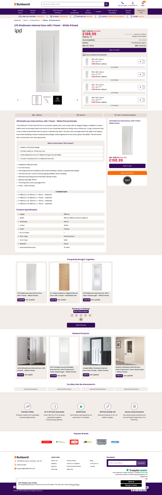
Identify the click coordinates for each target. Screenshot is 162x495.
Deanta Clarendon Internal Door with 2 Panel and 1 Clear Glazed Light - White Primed (130, 369)
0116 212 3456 (21, 465)
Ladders (98, 12)
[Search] (106, 4)
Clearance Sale (141, 11)
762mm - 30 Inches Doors (51, 20)
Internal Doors (20, 11)
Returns (82, 115)
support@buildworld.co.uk (26, 468)
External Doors (33, 11)
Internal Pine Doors (64, 389)
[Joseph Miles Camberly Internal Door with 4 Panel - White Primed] (97, 351)
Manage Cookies (131, 485)
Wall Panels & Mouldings (112, 11)
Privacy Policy (71, 461)
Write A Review (81, 325)
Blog (91, 461)
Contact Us (94, 463)
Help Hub (70, 469)
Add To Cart (127, 166)
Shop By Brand (128, 11)
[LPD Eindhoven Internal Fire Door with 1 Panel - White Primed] (31, 277)
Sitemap (54, 469)
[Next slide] (77, 100)
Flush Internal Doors (131, 389)
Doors (25, 20)
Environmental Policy (74, 466)
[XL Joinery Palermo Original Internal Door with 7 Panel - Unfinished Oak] (64, 277)
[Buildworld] (22, 4)
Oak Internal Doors (31, 389)
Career (92, 466)
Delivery (39, 115)
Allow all (131, 482)
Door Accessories (74, 11)
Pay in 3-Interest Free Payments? (96, 54)
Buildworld (17, 20)
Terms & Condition (73, 463)
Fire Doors (44, 11)
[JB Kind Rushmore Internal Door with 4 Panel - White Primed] (31, 351)
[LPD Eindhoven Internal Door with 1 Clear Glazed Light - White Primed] (97, 277)
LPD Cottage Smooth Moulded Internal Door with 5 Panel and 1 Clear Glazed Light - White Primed (63, 369)
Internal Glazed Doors (98, 389)
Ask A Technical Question (126, 115)
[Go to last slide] (18, 100)
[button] (37, 100)
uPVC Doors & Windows (58, 11)
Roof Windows (88, 11)
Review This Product (139, 36)
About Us (54, 461)
